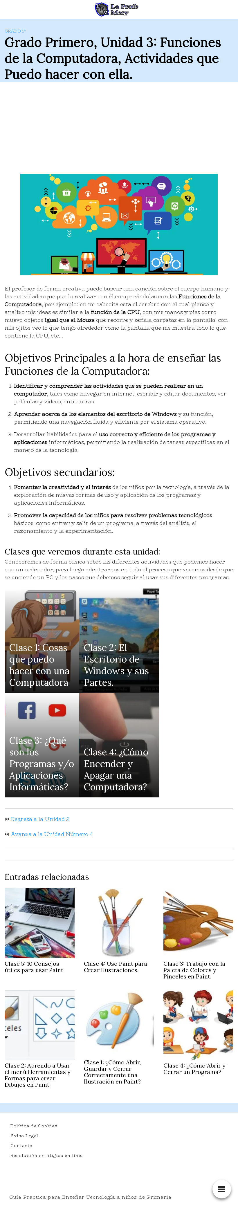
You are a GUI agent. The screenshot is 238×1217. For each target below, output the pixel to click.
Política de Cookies (33, 1126)
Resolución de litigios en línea (47, 1155)
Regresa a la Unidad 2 (40, 819)
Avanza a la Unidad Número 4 (52, 834)
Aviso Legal (24, 1136)
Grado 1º (15, 31)
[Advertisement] (119, 130)
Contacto (21, 1145)
